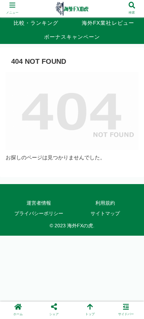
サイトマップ (105, 213)
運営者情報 (39, 203)
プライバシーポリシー (38, 213)
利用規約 (105, 203)
